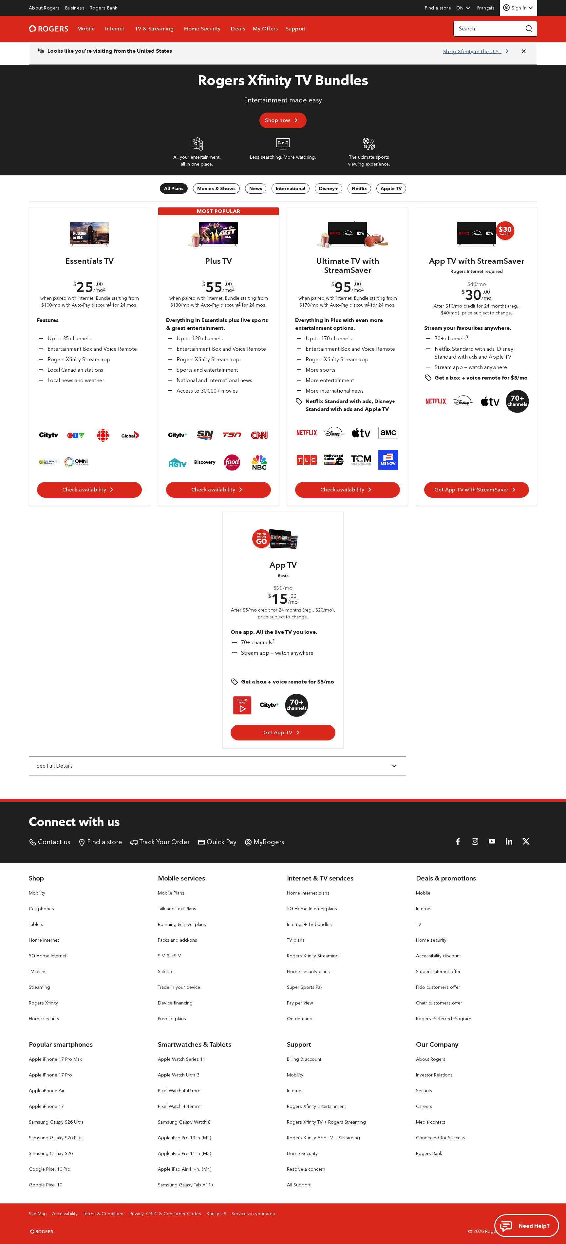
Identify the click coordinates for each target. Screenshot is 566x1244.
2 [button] (104, 288)
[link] (44, 8)
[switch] (486, 7)
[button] (463, 8)
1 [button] (110, 303)
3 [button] (467, 336)
